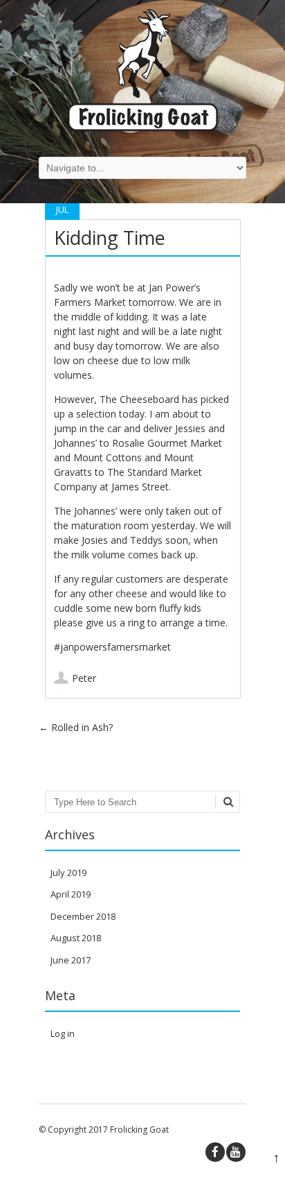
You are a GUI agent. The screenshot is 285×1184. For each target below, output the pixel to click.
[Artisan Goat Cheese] (143, 128)
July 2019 (68, 872)
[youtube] (236, 1152)
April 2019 (70, 894)
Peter (84, 678)
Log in (62, 1033)
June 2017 (70, 960)
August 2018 (75, 938)
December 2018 (83, 916)
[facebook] (215, 1152)
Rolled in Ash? (76, 727)
